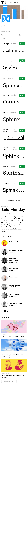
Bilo (4, 78)
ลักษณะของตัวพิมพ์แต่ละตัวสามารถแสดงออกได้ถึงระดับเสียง (14, 102)
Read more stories (8, 381)
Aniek (4, 61)
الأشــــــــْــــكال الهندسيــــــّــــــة (14, 138)
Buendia (5, 166)
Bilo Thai (6, 95)
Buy (23, 43)
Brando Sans (5, 148)
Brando (5, 112)
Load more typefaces (14, 200)
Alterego (6, 44)
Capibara (6, 183)
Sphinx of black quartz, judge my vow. (14, 50)
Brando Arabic (5, 130)
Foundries (5, 206)
